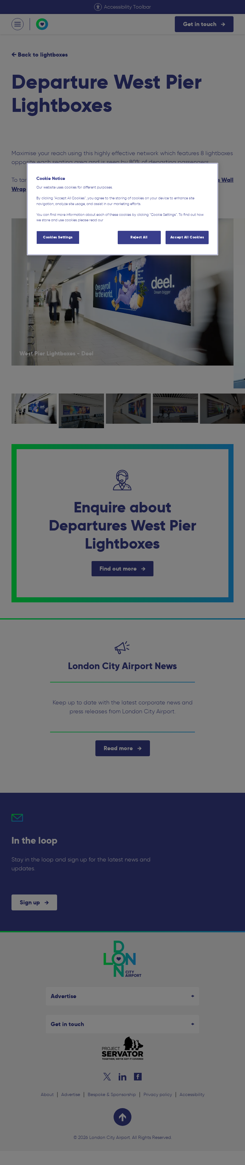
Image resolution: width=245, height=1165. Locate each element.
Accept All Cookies (187, 237)
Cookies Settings (58, 237)
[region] (122, 209)
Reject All (139, 237)
